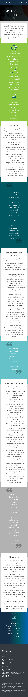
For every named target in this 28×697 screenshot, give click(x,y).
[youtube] (6, 677)
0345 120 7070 (9, 670)
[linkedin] (3, 677)
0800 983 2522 (9, 660)
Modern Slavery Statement (14, 683)
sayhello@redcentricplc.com (13, 663)
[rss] (9, 677)
